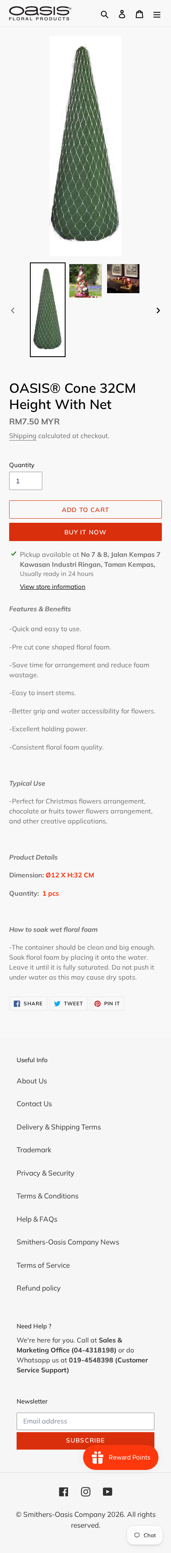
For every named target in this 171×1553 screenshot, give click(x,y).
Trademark (34, 1149)
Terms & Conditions (47, 1195)
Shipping (23, 435)
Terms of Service (43, 1265)
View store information (53, 586)
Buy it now (85, 532)
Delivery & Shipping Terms (59, 1126)
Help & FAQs (37, 1219)
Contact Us (34, 1103)
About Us (32, 1080)
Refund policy (39, 1288)
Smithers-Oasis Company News (68, 1241)
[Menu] (157, 13)
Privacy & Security (45, 1172)
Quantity (21, 465)
